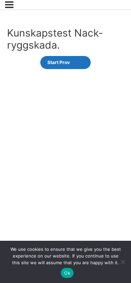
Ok (67, 273)
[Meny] (9, 4)
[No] (122, 262)
